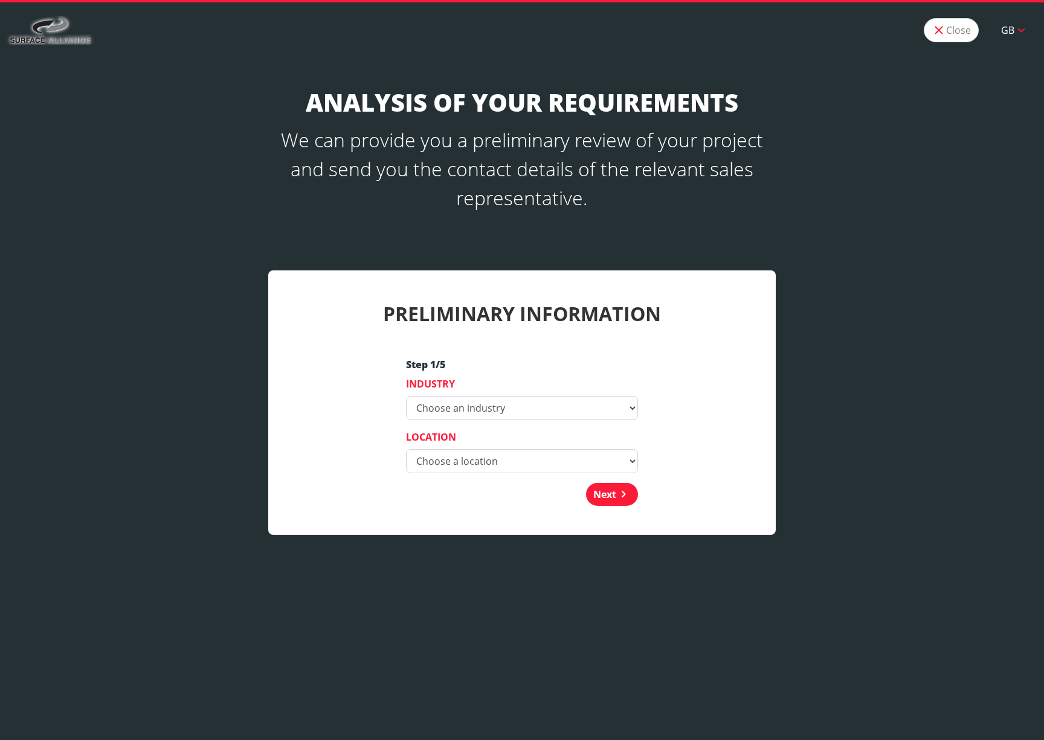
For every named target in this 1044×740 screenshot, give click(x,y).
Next (612, 494)
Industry (430, 384)
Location (431, 437)
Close (951, 30)
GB (1015, 30)
